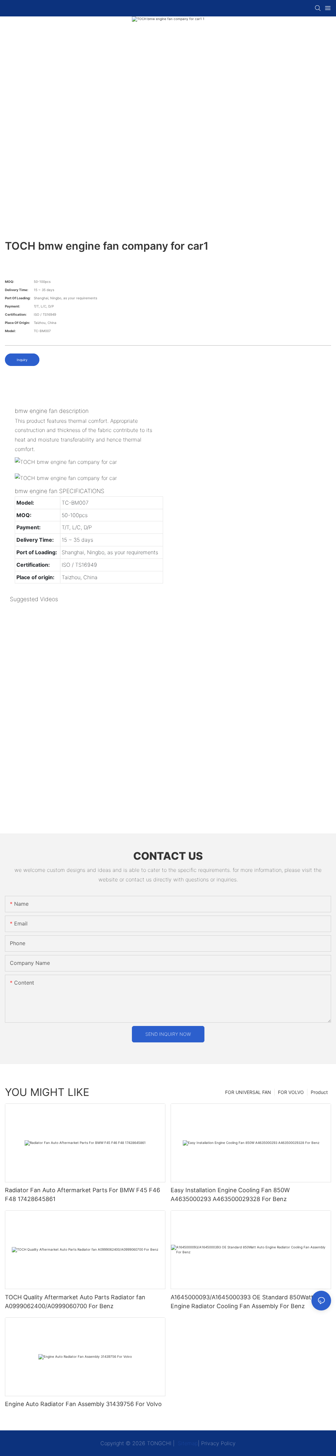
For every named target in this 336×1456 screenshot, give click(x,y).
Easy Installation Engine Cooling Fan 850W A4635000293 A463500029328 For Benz (230, 1194)
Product (319, 1092)
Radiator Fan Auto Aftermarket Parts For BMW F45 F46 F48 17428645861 (82, 1194)
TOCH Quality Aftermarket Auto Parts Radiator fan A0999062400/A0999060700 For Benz (75, 1301)
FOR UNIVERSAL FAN (248, 1092)
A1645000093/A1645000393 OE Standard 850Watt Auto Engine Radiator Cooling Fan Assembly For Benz (249, 1301)
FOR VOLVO (291, 1092)
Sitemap (187, 1443)
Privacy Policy (218, 1443)
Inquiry (22, 360)
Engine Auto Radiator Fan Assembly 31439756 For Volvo (83, 1403)
